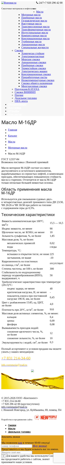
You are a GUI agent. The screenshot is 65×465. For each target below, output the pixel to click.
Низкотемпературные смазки (37, 80)
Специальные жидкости (35, 47)
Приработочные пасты (34, 77)
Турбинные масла (31, 41)
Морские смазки (30, 59)
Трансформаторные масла (36, 29)
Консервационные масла (35, 38)
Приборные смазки (32, 65)
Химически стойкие (32, 53)
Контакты (15, 114)
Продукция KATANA (27, 89)
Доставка (14, 107)
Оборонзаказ (17, 104)
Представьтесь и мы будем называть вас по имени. (30, 449)
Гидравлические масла (34, 20)
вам (20, 442)
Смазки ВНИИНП (25, 92)
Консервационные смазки (36, 74)
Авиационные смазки (33, 62)
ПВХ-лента (21, 101)
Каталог (41, 8)
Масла (39, 11)
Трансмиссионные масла (35, 26)
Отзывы (13, 111)
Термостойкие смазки (33, 68)
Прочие (19, 95)
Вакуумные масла (31, 23)
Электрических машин (34, 71)
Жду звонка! (40, 445)
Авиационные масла (33, 44)
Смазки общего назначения (36, 83)
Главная (12, 129)
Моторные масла (30, 14)
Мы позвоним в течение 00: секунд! (25, 442)
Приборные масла (31, 17)
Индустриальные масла (34, 32)
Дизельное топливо (26, 98)
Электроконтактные (32, 56)
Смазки (19, 50)
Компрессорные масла (34, 35)
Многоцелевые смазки (34, 86)
